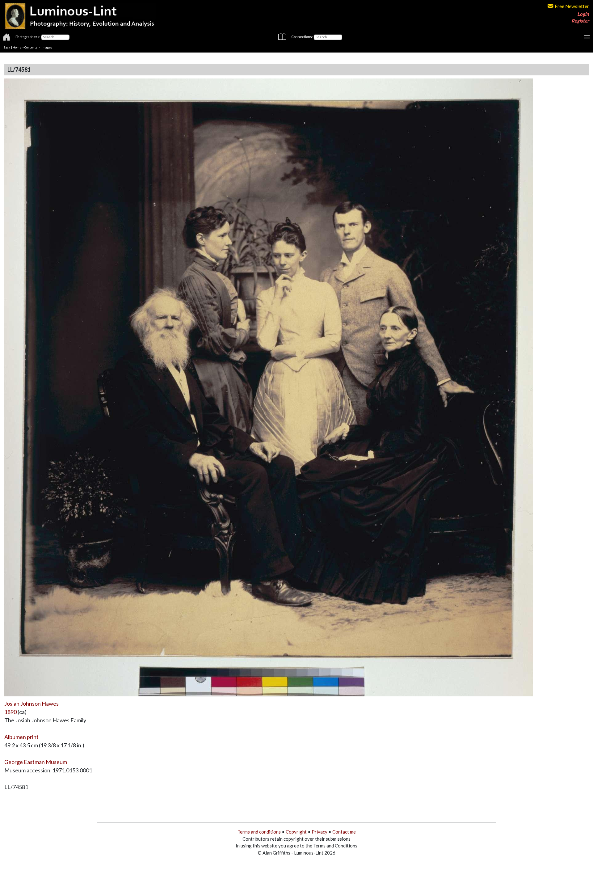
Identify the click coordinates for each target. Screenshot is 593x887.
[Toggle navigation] (587, 37)
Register (580, 20)
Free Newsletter (572, 6)
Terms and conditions (259, 831)
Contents (30, 47)
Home (17, 47)
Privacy (319, 831)
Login (583, 14)
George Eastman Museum (35, 761)
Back (6, 47)
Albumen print (21, 736)
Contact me (344, 831)
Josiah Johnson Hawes (31, 703)
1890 (10, 711)
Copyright (296, 831)
